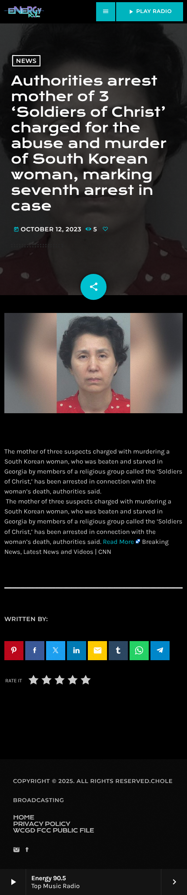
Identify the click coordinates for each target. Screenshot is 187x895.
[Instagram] (16, 850)
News (26, 61)
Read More (118, 542)
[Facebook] (26, 850)
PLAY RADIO (149, 11)
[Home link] (24, 12)
